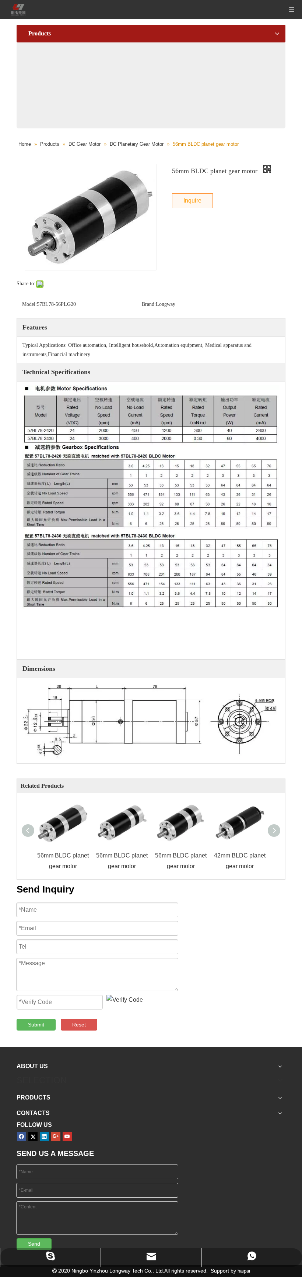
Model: (29, 304)
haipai (244, 1271)
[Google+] (55, 1136)
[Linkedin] (44, 1136)
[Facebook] (21, 1136)
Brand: (149, 304)
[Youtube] (67, 1136)
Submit (36, 1025)
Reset (79, 1025)
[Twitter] (33, 1136)
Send (34, 1244)
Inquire (192, 200)
